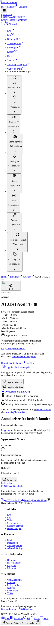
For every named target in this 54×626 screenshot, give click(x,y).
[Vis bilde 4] (9, 292)
